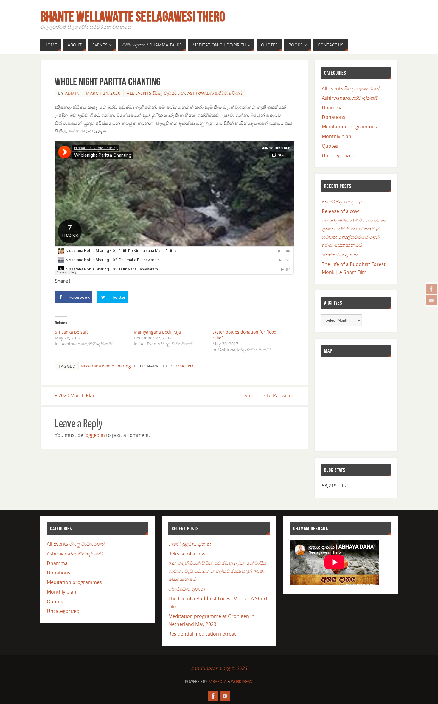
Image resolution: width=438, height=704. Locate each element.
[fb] (431, 289)
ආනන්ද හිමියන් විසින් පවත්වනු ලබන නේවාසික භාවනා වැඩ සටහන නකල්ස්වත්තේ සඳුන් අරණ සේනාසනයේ (217, 571)
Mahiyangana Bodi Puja (157, 332)
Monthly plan (336, 136)
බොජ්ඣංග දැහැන (340, 254)
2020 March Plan (75, 395)
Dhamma (332, 107)
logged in (94, 435)
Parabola (217, 681)
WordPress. (242, 681)
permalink (182, 366)
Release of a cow (340, 211)
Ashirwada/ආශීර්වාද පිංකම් (215, 93)
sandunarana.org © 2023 (219, 668)
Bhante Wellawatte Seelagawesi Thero (132, 16)
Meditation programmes (349, 126)
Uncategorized (338, 155)
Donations (333, 117)
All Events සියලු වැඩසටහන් (156, 93)
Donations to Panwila (268, 395)
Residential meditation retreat (202, 633)
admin (72, 93)
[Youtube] (431, 300)
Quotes (330, 146)
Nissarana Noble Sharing (106, 366)
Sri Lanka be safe (72, 332)
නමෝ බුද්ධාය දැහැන (343, 201)
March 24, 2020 (103, 93)
